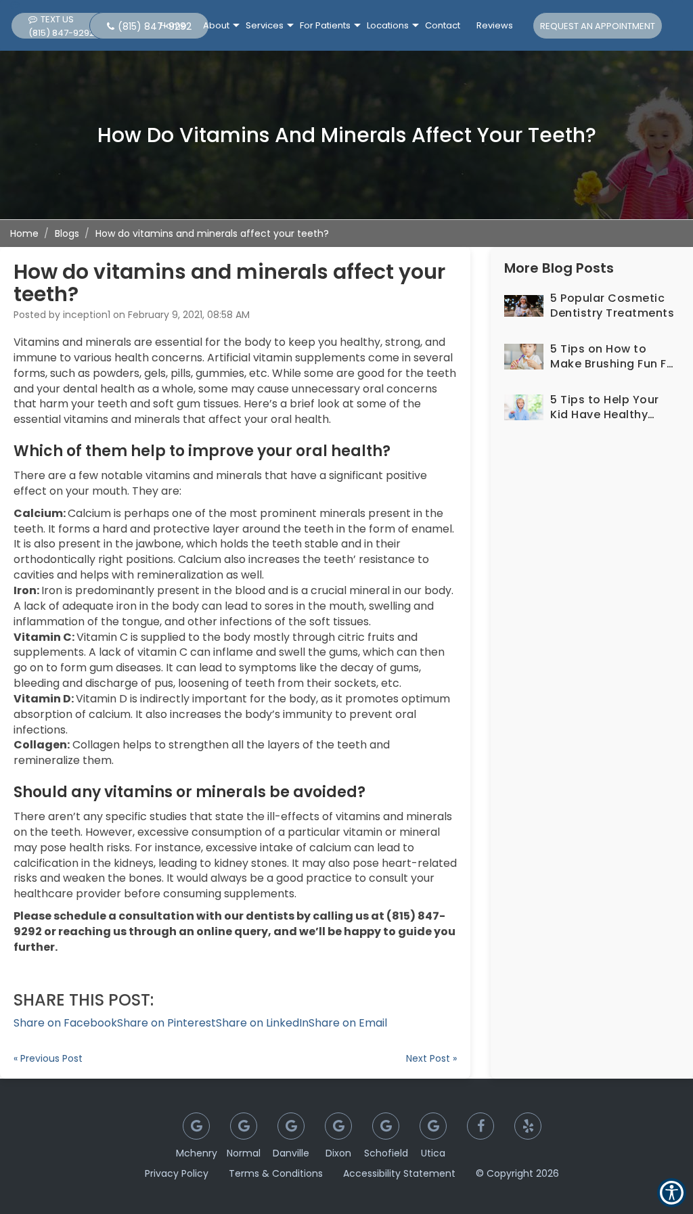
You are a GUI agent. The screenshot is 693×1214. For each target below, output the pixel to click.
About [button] (216, 25)
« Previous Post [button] (48, 1058)
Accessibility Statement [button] (399, 1173)
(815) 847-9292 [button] (155, 26)
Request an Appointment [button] (597, 26)
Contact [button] (442, 25)
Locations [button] (388, 25)
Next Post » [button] (431, 1058)
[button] (65, 1023)
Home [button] (173, 25)
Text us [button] (61, 26)
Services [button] (265, 25)
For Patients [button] (325, 25)
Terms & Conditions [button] (276, 1173)
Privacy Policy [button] (176, 1173)
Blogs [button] (67, 233)
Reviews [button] (494, 25)
